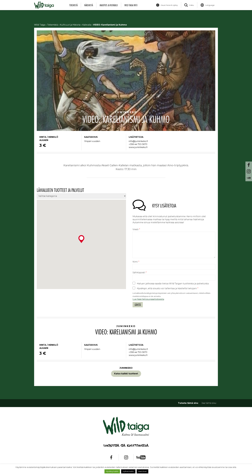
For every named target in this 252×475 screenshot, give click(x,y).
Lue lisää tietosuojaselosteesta (148, 299)
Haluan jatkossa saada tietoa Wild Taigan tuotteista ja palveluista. (173, 283)
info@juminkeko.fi (138, 141)
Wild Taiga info (130, 5)
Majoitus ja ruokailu (109, 5)
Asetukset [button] (142, 471)
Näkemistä (88, 5)
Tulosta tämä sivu (188, 403)
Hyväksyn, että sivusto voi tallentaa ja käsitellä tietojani (167, 288)
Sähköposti (140, 272)
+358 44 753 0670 (138, 144)
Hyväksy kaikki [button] (112, 471)
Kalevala (86, 25)
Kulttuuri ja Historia (70, 25)
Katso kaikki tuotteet (126, 373)
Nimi (136, 262)
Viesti (136, 229)
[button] (81, 239)
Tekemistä (73, 5)
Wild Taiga (39, 25)
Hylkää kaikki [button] (128, 471)
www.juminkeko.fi (138, 147)
